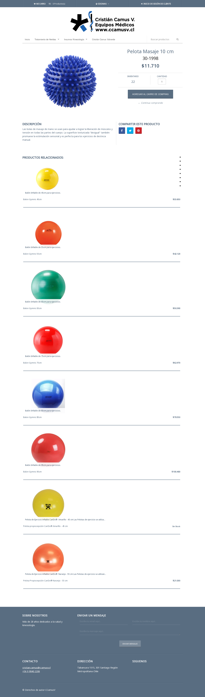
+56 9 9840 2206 (31, 671)
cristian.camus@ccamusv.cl (36, 667)
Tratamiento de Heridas (45, 39)
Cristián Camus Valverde (103, 39)
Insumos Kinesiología (74, 39)
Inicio (27, 39)
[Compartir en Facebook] (122, 130)
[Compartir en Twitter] (130, 130)
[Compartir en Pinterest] (138, 130)
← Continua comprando (150, 103)
